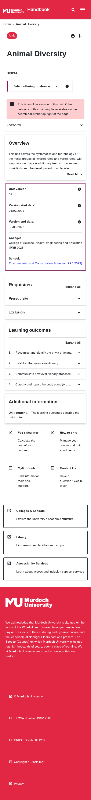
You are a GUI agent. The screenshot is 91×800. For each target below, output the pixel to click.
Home (7, 24)
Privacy (19, 783)
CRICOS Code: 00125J (29, 740)
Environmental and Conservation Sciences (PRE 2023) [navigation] (45, 263)
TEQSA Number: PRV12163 (32, 718)
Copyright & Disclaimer (29, 761)
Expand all (73, 286)
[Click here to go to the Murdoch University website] (13, 12)
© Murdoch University (28, 696)
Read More (74, 174)
